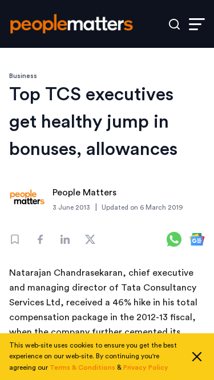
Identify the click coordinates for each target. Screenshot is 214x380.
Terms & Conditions (82, 367)
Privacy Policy (145, 367)
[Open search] (174, 24)
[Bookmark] (15, 239)
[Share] (40, 239)
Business (23, 75)
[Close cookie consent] (197, 357)
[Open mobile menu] (197, 24)
